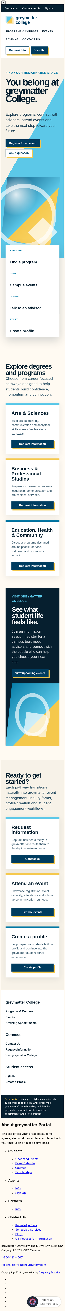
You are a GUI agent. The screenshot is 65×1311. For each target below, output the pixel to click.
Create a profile (31, 8)
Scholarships (23, 1172)
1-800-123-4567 (12, 1257)
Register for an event (22, 143)
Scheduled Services (28, 1229)
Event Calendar (25, 1163)
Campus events (23, 279)
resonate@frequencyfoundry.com (23, 1264)
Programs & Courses (22, 31)
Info (18, 1188)
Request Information (19, 1049)
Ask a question (19, 153)
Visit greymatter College (21, 1055)
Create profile (22, 325)
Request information (32, 443)
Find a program (23, 256)
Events (47, 31)
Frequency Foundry (49, 1272)
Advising (12, 39)
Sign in (49, 8)
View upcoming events (30, 673)
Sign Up (20, 1193)
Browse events (32, 912)
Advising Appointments (21, 1022)
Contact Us (31, 39)
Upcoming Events (26, 1159)
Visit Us (39, 50)
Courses (20, 1168)
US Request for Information (33, 1238)
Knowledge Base (26, 1225)
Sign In (10, 1076)
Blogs (19, 1234)
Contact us (11, 8)
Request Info (17, 50)
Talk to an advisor (25, 302)
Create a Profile (16, 1081)
